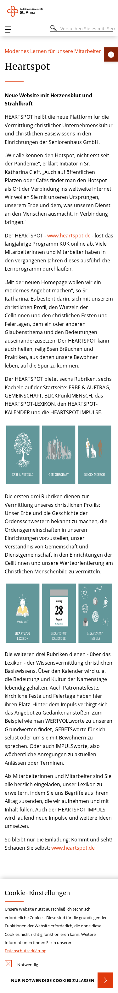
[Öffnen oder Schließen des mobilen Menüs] (8, 30)
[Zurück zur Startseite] (34, 11)
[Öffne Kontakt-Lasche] (111, 54)
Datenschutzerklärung (25, 951)
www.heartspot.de (69, 235)
